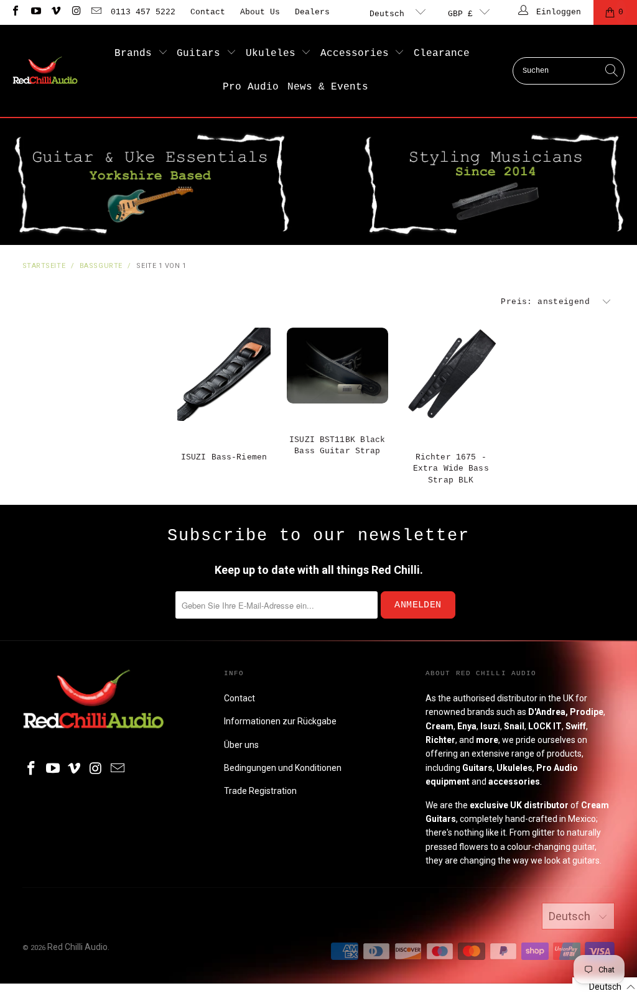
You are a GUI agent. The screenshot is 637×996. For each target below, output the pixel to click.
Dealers (312, 12)
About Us (260, 12)
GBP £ (460, 14)
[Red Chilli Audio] (45, 71)
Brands (136, 53)
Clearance (442, 53)
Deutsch (389, 14)
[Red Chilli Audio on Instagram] (75, 12)
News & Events (327, 87)
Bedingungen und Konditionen (283, 768)
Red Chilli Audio (77, 947)
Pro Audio (251, 87)
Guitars (201, 53)
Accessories (357, 53)
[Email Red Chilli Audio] (95, 12)
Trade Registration (260, 791)
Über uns (241, 745)
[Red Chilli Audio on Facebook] (15, 12)
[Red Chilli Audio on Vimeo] (55, 12)
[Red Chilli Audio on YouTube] (34, 12)
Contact (207, 12)
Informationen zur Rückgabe (280, 721)
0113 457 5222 (143, 12)
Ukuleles (274, 53)
